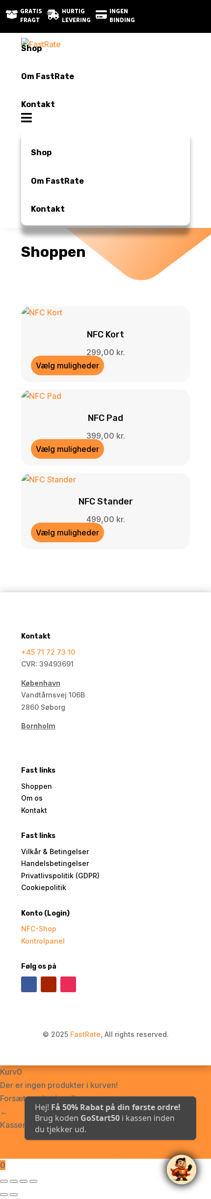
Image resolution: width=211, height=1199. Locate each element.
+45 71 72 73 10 (48, 652)
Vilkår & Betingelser (55, 851)
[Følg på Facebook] (163, 16)
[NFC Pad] (41, 396)
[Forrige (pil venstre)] (4, 1194)
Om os (32, 798)
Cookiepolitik (43, 887)
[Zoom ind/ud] (4, 1181)
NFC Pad (105, 418)
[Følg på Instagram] (182, 16)
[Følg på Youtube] (48, 984)
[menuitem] (105, 48)
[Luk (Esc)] (33, 1181)
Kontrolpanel (43, 941)
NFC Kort (105, 334)
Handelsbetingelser (55, 863)
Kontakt (34, 810)
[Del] (23, 1181)
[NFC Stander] (48, 479)
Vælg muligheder (67, 365)
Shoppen (36, 786)
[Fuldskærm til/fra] (14, 1181)
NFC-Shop (38, 928)
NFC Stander (106, 501)
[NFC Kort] (41, 312)
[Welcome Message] (181, 1169)
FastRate (85, 1034)
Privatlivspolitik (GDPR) (60, 875)
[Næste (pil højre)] (14, 1194)
